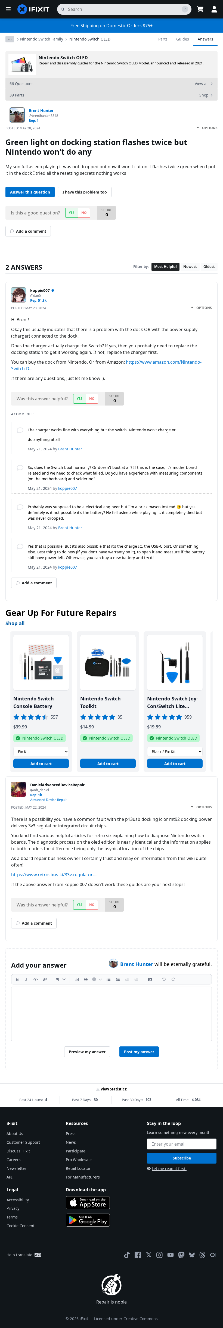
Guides (182, 39)
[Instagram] (159, 1255)
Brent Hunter (137, 964)
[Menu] (8, 9)
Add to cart (41, 763)
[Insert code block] (76, 979)
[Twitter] (148, 1255)
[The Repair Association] (213, 1255)
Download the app (86, 1190)
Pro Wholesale (79, 1159)
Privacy (13, 1208)
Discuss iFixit (18, 1151)
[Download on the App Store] (88, 1202)
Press (71, 1133)
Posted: (22, 128)
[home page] (33, 9)
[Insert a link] (45, 979)
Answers (205, 39)
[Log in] (214, 9)
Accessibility (18, 1199)
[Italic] (26, 979)
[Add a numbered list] (117, 979)
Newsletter (16, 1168)
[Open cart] (200, 9)
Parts (163, 39)
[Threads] (202, 1255)
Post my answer (139, 1051)
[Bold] (17, 979)
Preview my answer (87, 1051)
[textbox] (111, 1014)
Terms (12, 1217)
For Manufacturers (83, 1177)
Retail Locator (78, 1168)
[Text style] (60, 979)
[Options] (9, 39)
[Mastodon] (181, 1255)
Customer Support (23, 1142)
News (71, 1142)
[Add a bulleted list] (108, 979)
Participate (75, 1151)
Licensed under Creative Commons (126, 1318)
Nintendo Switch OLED (89, 39)
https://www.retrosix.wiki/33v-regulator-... (54, 875)
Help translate (19, 1254)
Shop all (14, 623)
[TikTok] (127, 1255)
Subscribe (182, 1158)
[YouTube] (170, 1255)
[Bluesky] (192, 1255)
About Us (15, 1133)
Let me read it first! (169, 1168)
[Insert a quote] (86, 979)
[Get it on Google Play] (88, 1220)
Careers (14, 1159)
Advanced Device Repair (48, 799)
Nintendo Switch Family (41, 39)
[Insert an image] (150, 979)
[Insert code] (35, 979)
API (10, 1177)
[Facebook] (138, 1255)
